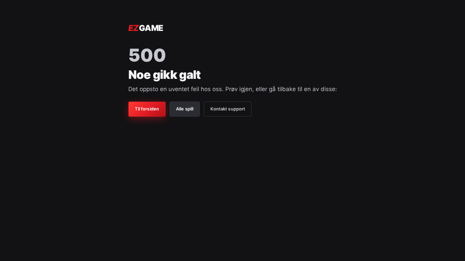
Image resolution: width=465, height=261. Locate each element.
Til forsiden (147, 108)
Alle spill (184, 108)
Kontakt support (227, 108)
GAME (145, 28)
